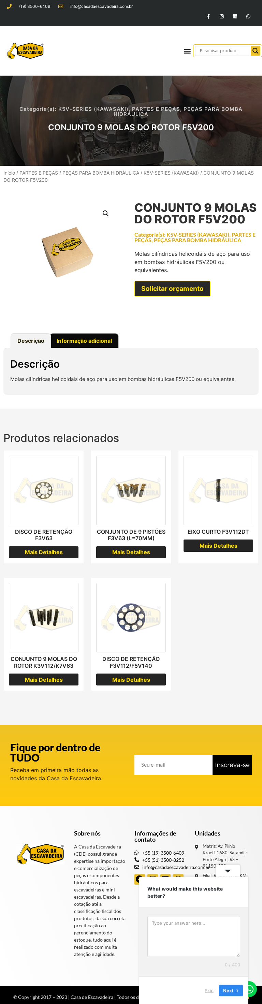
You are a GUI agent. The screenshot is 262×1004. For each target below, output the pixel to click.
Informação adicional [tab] (84, 340)
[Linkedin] (235, 16)
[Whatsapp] (248, 16)
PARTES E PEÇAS (156, 109)
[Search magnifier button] (255, 51)
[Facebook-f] (208, 16)
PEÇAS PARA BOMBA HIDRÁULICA (100, 173)
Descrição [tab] (30, 340)
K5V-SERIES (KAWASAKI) (93, 109)
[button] (187, 50)
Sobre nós (87, 833)
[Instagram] (221, 16)
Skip (209, 990)
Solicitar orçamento (172, 288)
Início (9, 173)
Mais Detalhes (44, 552)
